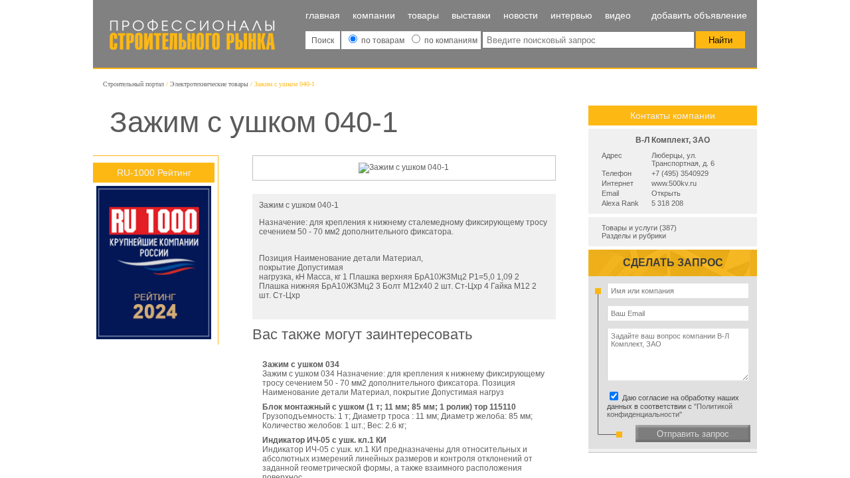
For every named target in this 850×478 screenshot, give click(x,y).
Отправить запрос (693, 434)
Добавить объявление (699, 15)
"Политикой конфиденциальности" (669, 410)
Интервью (571, 15)
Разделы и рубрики (634, 236)
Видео (618, 15)
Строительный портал (133, 84)
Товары (423, 15)
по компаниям (449, 40)
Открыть (666, 193)
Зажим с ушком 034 (300, 364)
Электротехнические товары (209, 84)
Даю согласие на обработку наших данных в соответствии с (675, 406)
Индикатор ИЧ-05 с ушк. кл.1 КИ (324, 440)
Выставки (471, 15)
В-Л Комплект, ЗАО (673, 140)
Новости (520, 15)
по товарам (382, 40)
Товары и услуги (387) (639, 228)
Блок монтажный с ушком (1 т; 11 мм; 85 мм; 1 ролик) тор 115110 (389, 407)
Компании (374, 15)
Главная (322, 15)
